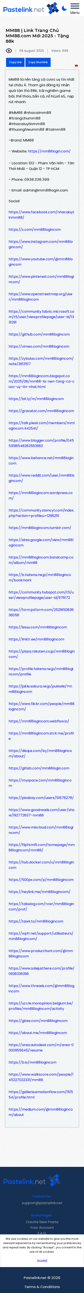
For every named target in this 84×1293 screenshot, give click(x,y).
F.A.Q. (42, 1233)
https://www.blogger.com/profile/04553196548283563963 (41, 443)
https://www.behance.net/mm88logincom (41, 460)
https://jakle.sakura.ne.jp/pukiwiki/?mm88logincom (40, 689)
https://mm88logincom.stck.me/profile (41, 736)
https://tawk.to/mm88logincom (36, 921)
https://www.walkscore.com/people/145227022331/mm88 (41, 1077)
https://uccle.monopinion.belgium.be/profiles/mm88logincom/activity (41, 1006)
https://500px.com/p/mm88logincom (41, 879)
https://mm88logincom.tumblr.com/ (40, 527)
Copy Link (15, 62)
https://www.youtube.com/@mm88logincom (41, 262)
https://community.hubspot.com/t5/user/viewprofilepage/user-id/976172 (41, 595)
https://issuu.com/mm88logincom (38, 627)
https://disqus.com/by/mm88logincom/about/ (40, 753)
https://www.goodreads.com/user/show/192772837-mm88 (42, 812)
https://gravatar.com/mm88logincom (41, 410)
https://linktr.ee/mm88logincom (36, 639)
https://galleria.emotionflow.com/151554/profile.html (41, 1094)
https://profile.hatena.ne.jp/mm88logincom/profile (41, 671)
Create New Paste (42, 1221)
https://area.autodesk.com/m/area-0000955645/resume (41, 1047)
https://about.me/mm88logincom (38, 1032)
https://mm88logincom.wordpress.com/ (41, 495)
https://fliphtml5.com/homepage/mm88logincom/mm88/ (42, 847)
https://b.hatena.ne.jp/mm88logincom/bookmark (40, 577)
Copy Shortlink (38, 62)
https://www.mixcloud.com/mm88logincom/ (41, 830)
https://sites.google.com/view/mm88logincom (41, 542)
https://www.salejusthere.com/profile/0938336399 (42, 971)
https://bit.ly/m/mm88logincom (36, 398)
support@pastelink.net (42, 1202)
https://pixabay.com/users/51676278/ (41, 797)
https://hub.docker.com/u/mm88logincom (41, 865)
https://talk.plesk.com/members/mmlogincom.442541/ (42, 426)
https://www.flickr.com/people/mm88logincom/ (42, 706)
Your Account (42, 1227)
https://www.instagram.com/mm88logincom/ (41, 244)
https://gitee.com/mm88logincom (38, 1020)
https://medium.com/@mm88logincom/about (41, 1112)
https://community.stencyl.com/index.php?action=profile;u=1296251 (41, 513)
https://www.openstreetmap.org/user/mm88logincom (40, 297)
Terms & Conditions (42, 1286)
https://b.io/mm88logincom (32, 1062)
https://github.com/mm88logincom (39, 334)
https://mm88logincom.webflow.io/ (39, 721)
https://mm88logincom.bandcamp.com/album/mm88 (41, 560)
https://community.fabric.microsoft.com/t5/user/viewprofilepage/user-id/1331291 (41, 317)
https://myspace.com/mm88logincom (40, 783)
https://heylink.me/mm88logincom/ (39, 891)
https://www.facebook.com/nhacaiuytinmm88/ (41, 215)
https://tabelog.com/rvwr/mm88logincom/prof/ (41, 906)
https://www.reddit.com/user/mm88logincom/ (42, 478)
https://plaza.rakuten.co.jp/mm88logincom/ (42, 654)
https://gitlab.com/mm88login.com (39, 768)
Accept (42, 1260)
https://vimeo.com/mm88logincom (39, 346)
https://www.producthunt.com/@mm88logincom (41, 953)
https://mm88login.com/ (49, 151)
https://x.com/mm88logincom (35, 229)
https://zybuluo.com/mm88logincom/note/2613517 (41, 361)
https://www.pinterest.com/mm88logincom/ (41, 279)
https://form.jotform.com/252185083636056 (41, 612)
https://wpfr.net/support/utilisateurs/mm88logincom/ (41, 936)
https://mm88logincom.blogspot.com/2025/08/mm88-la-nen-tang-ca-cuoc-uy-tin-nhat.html (42, 381)
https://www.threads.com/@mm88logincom (41, 988)
